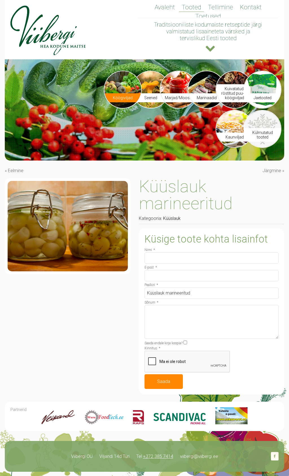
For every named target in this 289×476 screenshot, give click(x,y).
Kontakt (251, 7)
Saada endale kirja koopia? (163, 343)
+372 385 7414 (158, 456)
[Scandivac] (180, 422)
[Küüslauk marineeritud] (68, 269)
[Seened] (150, 106)
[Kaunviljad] (234, 145)
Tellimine (220, 7)
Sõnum (151, 302)
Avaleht (165, 7)
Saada (163, 381)
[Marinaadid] (206, 106)
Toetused (208, 16)
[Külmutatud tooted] (262, 145)
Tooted (191, 7)
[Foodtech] (104, 422)
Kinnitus (152, 348)
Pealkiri (151, 285)
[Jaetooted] (262, 106)
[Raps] (138, 422)
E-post (150, 267)
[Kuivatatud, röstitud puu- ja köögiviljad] (234, 106)
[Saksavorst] (231, 422)
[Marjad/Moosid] (178, 106)
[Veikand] (58, 422)
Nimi (149, 250)
